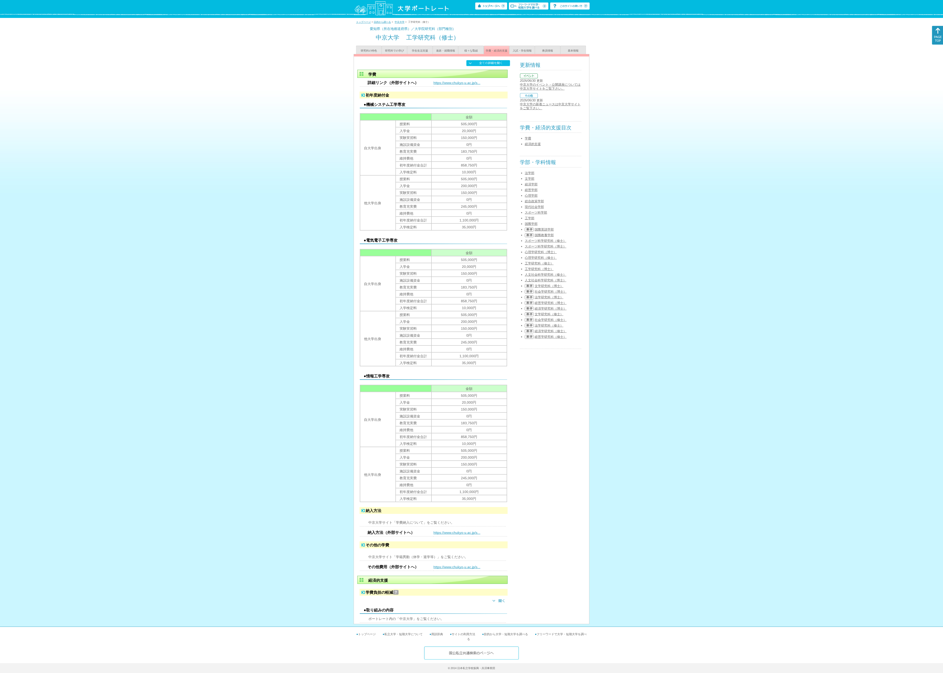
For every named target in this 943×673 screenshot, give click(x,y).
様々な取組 (471, 50)
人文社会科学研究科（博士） (545, 280)
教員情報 (547, 50)
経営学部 (531, 190)
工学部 (529, 218)
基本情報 (573, 50)
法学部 (529, 173)
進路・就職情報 (445, 50)
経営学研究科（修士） (551, 337)
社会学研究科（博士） (551, 291)
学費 (528, 138)
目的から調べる (382, 22)
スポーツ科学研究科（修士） (545, 241)
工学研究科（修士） (539, 263)
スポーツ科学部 (536, 212)
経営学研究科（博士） (551, 303)
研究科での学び (394, 50)
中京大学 (399, 22)
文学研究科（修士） (549, 314)
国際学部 (531, 224)
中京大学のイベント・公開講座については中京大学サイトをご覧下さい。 (550, 86)
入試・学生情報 (522, 50)
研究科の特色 (369, 50)
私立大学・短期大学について (403, 634)
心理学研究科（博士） (541, 252)
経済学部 (531, 184)
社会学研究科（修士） (551, 320)
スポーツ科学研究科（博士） (545, 246)
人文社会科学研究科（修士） (545, 274)
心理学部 (531, 195)
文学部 (529, 178)
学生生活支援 (420, 50)
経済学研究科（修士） (551, 331)
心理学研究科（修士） (541, 258)
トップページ (363, 22)
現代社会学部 (534, 207)
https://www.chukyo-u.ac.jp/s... (456, 83)
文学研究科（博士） (549, 286)
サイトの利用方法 (463, 634)
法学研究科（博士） (549, 297)
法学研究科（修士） (549, 325)
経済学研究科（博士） (551, 308)
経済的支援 (533, 144)
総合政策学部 (534, 201)
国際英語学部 (544, 229)
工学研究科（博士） (539, 269)
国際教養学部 (544, 235)
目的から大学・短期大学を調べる (506, 634)
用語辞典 (437, 634)
